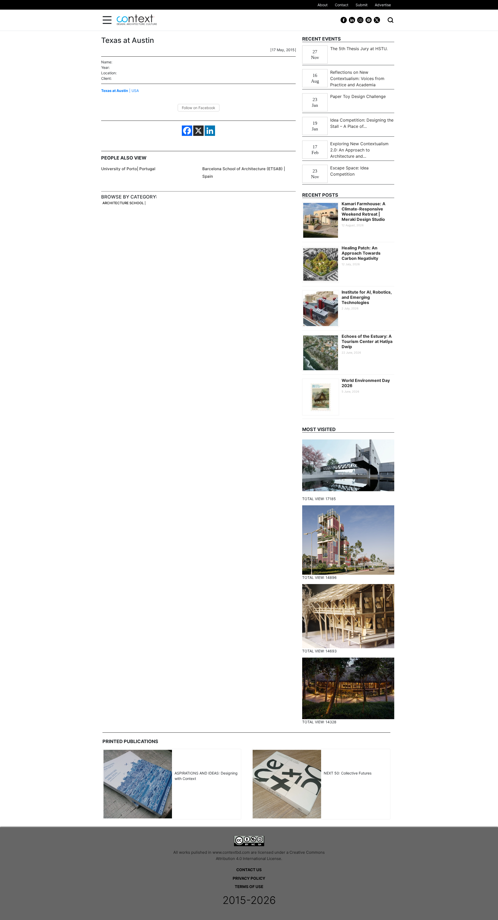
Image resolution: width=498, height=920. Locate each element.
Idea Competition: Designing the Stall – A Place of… (361, 123)
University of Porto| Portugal (128, 168)
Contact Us (249, 869)
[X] (198, 130)
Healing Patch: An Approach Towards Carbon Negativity (361, 253)
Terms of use (249, 886)
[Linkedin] (210, 130)
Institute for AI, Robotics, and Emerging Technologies (367, 297)
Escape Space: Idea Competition (349, 171)
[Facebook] (187, 130)
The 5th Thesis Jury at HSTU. (359, 48)
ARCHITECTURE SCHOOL (123, 203)
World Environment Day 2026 (366, 383)
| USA (120, 90)
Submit (362, 5)
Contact (341, 5)
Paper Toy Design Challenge (358, 96)
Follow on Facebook (198, 107)
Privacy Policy (249, 878)
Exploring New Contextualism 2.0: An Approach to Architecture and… (359, 150)
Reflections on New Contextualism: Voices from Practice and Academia (357, 78)
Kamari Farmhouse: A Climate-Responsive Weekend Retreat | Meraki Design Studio (363, 211)
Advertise (383, 5)
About (322, 5)
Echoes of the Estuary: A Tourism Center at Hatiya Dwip (367, 341)
